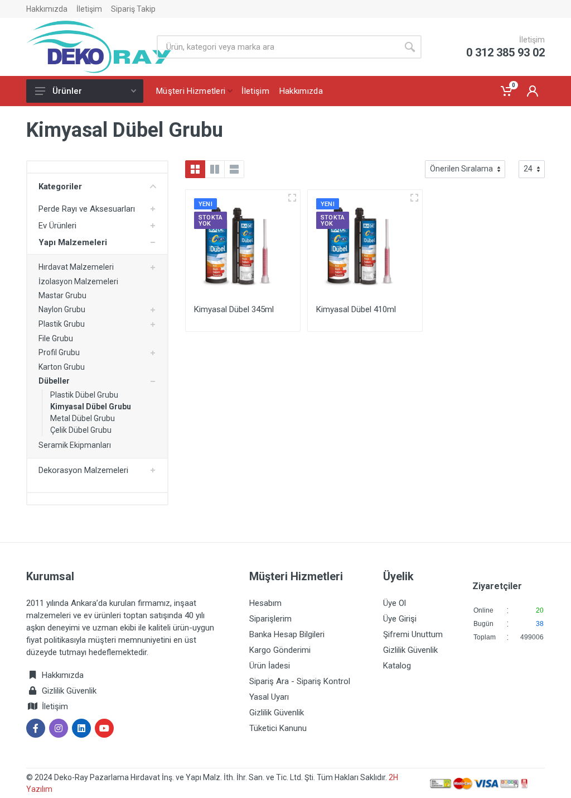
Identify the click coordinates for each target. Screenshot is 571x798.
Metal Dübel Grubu (82, 418)
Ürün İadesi (269, 666)
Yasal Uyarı (269, 697)
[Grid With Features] (215, 169)
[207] (292, 197)
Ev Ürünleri (57, 226)
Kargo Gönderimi (280, 650)
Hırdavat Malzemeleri (76, 266)
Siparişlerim (270, 619)
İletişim (89, 9)
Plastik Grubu (61, 323)
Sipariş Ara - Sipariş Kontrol (299, 681)
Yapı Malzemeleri (72, 242)
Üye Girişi (400, 619)
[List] (234, 169)
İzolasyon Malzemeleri (78, 281)
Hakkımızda (46, 9)
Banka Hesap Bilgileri (287, 634)
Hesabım (265, 603)
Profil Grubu (59, 352)
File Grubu (55, 338)
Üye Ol (394, 603)
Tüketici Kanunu (278, 728)
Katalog (397, 666)
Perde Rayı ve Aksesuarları (86, 209)
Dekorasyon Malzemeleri (83, 470)
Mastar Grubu (62, 295)
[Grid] (195, 169)
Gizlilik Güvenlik (69, 691)
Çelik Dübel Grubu (81, 430)
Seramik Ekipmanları (74, 445)
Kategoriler (60, 186)
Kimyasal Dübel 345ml (234, 309)
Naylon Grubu (61, 309)
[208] (414, 197)
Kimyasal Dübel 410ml (356, 309)
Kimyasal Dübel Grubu (90, 406)
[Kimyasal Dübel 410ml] (365, 247)
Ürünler (67, 91)
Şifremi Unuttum (413, 634)
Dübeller (54, 380)
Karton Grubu (61, 366)
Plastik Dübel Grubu (84, 394)
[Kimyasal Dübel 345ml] (243, 247)
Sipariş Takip (133, 9)
